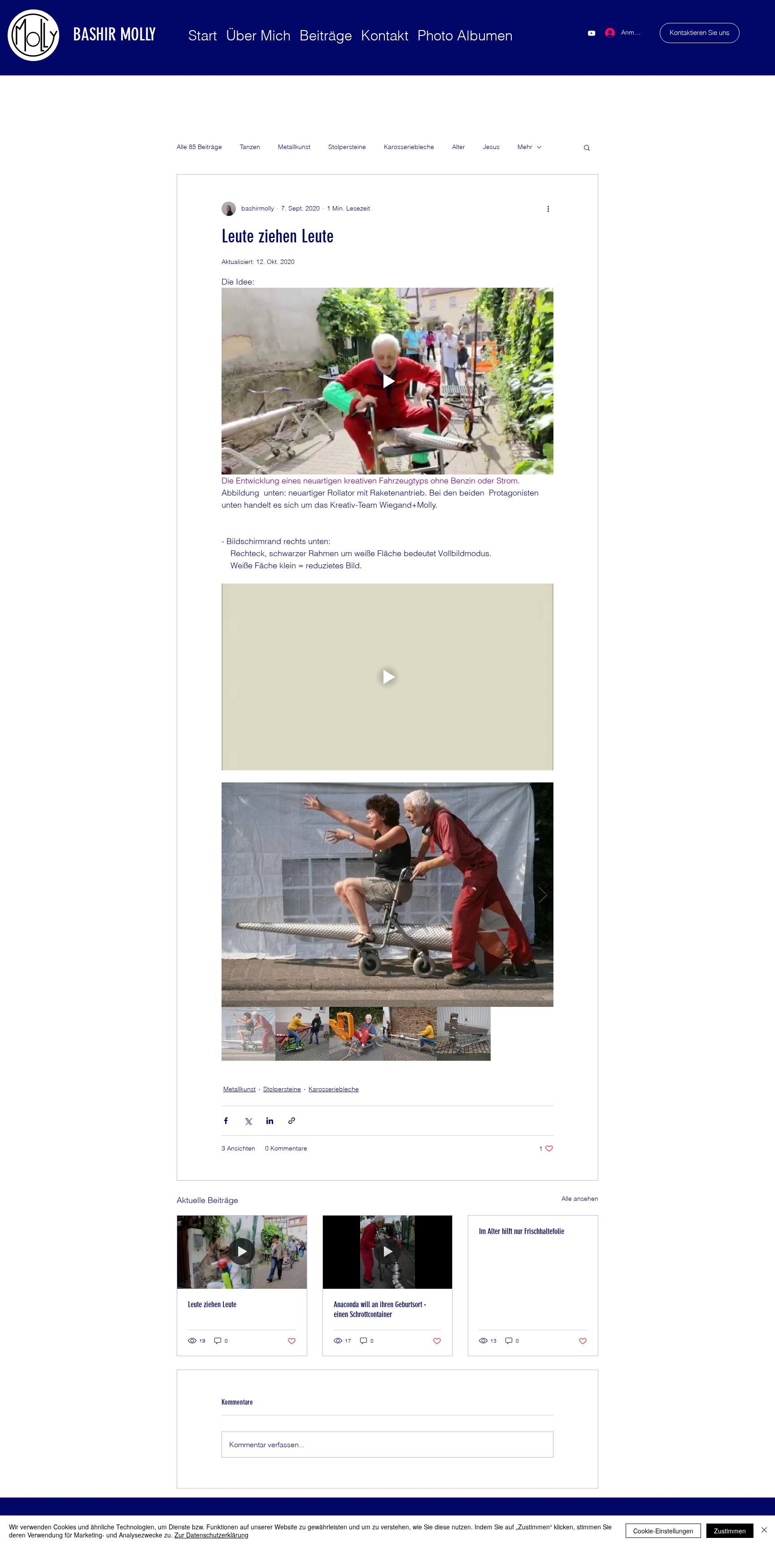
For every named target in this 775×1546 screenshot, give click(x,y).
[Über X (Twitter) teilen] (248, 1120)
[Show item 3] (356, 1034)
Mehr (525, 147)
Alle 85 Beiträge (199, 147)
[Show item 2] (302, 1034)
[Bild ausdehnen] (387, 894)
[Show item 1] (248, 1034)
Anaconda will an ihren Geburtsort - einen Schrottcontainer (380, 1309)
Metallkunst (294, 147)
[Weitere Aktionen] (548, 208)
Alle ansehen (580, 1199)
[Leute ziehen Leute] (242, 1252)
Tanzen (250, 147)
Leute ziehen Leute (212, 1304)
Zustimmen (730, 1530)
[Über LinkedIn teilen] (270, 1120)
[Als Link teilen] (291, 1120)
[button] (587, 147)
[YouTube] (591, 33)
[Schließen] (764, 1531)
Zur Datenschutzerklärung (211, 1534)
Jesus (491, 147)
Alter (458, 147)
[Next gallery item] (543, 895)
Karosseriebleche (409, 147)
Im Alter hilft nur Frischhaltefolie (521, 1231)
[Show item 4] (410, 1034)
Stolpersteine (347, 147)
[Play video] (387, 381)
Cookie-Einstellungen (663, 1530)
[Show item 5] (464, 1034)
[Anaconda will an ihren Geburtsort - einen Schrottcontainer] (388, 1252)
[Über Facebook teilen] (226, 1120)
